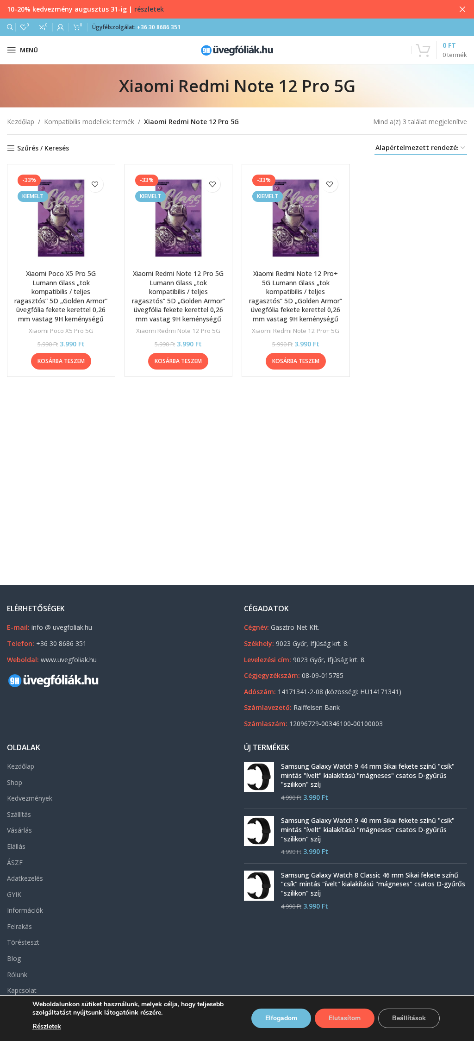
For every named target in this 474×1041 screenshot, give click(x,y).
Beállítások (409, 1018)
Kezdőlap (20, 121)
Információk (25, 910)
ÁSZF (15, 862)
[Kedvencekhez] (95, 184)
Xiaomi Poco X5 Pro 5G (61, 330)
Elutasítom (345, 1018)
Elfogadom (281, 1018)
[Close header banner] (462, 9)
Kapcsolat (22, 990)
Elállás (16, 846)
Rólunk (17, 974)
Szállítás (19, 814)
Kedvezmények (29, 798)
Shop (14, 782)
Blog (14, 958)
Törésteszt (23, 942)
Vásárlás (19, 830)
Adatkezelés (25, 878)
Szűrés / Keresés (43, 148)
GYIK (14, 894)
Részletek (46, 1026)
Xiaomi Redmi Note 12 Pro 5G (178, 330)
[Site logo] (237, 49)
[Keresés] (8, 27)
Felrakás (19, 926)
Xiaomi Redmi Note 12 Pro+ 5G (295, 330)
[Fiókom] (61, 27)
